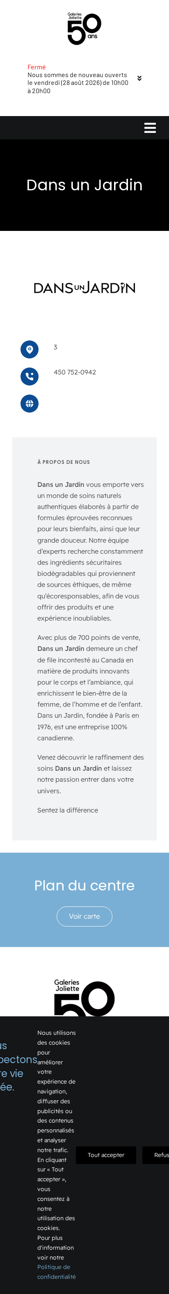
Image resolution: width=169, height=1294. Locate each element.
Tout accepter (106, 1155)
